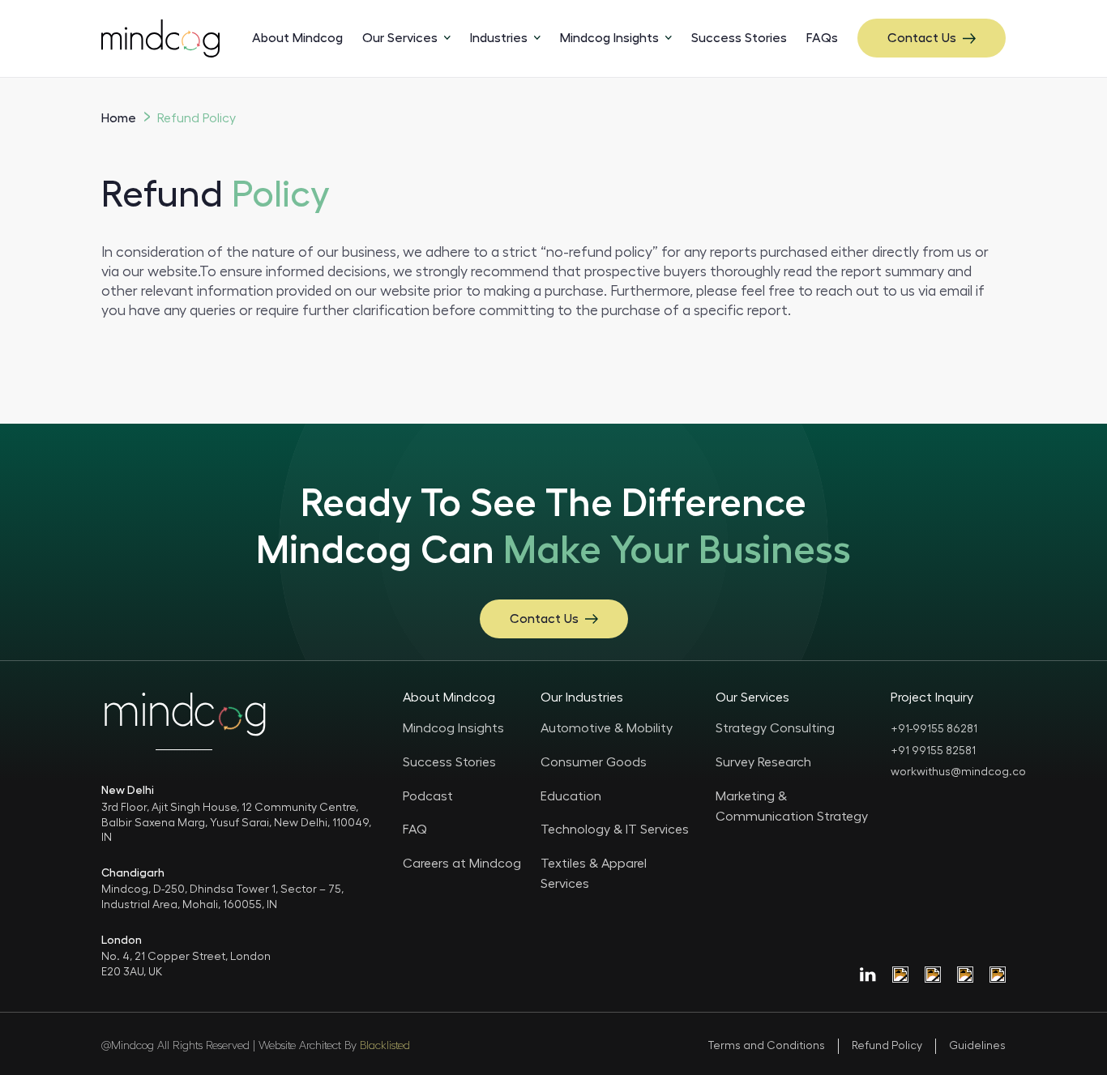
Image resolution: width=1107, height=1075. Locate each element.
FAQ (415, 829)
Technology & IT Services (615, 829)
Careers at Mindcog (462, 863)
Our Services (400, 38)
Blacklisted (385, 1046)
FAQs (822, 38)
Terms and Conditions (766, 1046)
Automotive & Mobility (607, 728)
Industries (499, 38)
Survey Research (763, 762)
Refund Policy (887, 1046)
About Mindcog (297, 38)
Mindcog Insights (609, 38)
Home (118, 118)
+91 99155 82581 (933, 751)
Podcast (428, 796)
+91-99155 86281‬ (934, 729)
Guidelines (977, 1046)
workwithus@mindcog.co (958, 772)
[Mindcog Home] (160, 38)
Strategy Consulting (775, 728)
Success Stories (739, 38)
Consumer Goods (594, 762)
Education (571, 796)
